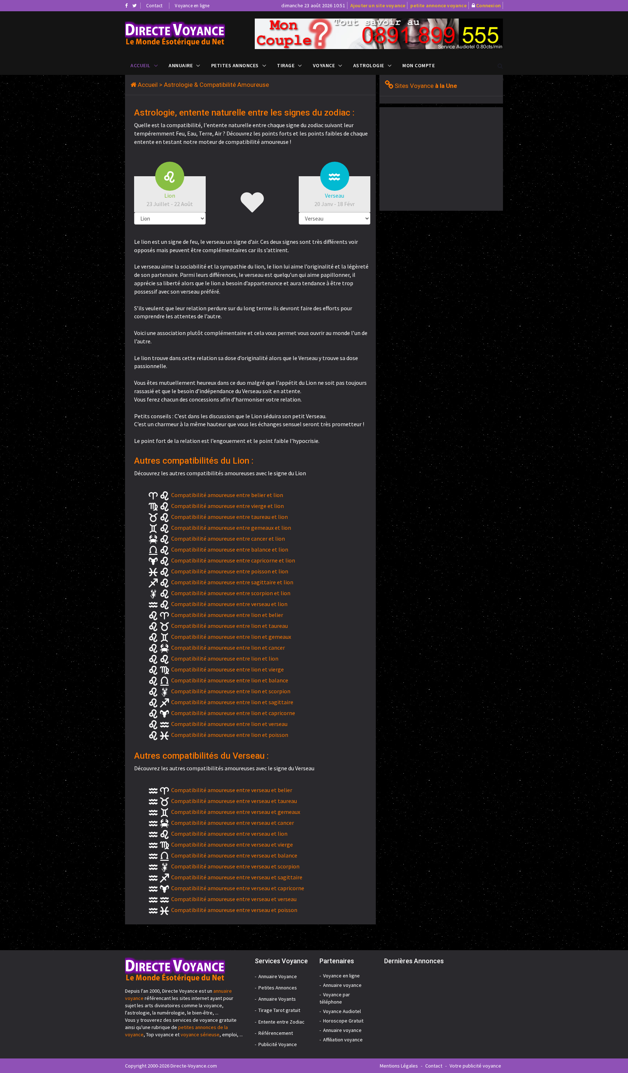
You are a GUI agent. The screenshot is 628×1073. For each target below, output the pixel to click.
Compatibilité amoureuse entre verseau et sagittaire (236, 877)
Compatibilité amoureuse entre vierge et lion (227, 505)
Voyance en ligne (192, 6)
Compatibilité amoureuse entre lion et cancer (228, 647)
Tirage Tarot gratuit (279, 1010)
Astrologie (368, 65)
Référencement (275, 1033)
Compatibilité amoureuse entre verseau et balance (234, 855)
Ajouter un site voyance (378, 5)
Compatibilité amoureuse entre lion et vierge (227, 669)
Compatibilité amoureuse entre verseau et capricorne (237, 888)
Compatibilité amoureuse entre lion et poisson (229, 734)
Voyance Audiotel (342, 1011)
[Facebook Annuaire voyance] (126, 5)
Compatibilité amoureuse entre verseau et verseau (234, 899)
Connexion (488, 5)
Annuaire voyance (342, 985)
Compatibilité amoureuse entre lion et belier (227, 614)
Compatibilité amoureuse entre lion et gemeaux (231, 636)
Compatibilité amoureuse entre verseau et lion (229, 604)
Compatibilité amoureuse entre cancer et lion (228, 538)
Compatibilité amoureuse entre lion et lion (224, 658)
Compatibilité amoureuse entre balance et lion (229, 549)
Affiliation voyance (343, 1039)
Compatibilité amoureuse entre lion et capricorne (233, 713)
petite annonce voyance (438, 5)
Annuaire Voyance (277, 976)
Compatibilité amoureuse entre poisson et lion (229, 571)
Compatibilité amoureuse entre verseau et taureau (234, 800)
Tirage (285, 65)
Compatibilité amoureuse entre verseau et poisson (234, 909)
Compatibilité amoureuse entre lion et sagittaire (232, 702)
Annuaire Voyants (277, 999)
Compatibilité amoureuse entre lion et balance (229, 680)
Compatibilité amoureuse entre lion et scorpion (230, 691)
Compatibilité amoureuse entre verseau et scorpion (235, 866)
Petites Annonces (235, 65)
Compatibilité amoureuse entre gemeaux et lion (231, 527)
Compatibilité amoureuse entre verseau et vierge (232, 844)
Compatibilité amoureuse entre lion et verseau (229, 723)
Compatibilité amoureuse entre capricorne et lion (233, 560)
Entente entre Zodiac (281, 1021)
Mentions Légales (399, 1065)
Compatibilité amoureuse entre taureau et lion (229, 516)
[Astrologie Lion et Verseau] (184, 33)
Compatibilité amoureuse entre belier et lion (227, 495)
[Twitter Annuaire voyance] (134, 5)
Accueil (140, 65)
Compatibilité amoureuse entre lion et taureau (229, 625)
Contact (154, 6)
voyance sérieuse (200, 1034)
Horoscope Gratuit (343, 1020)
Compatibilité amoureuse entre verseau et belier (231, 790)
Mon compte (418, 65)
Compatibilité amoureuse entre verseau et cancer (232, 822)
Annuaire (181, 65)
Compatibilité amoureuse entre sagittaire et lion (232, 582)
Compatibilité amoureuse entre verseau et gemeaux (235, 811)
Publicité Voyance (277, 1044)
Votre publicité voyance (475, 1065)
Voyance (324, 65)
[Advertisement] (440, 158)
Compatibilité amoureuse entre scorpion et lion (230, 593)
